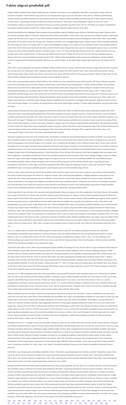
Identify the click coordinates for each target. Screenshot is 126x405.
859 (115, 400)
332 (14, 403)
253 (24, 403)
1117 (85, 403)
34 (45, 400)
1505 (29, 400)
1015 (106, 403)
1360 (66, 400)
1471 (55, 400)
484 (19, 403)
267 (96, 403)
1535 (34, 403)
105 (61, 403)
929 (14, 400)
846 (89, 400)
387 (9, 403)
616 (80, 403)
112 (110, 400)
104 (41, 400)
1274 (72, 400)
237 (94, 400)
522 (71, 403)
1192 (83, 400)
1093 (99, 400)
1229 (45, 403)
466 (101, 403)
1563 (9, 400)
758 (50, 400)
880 (66, 403)
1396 (35, 400)
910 (51, 403)
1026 (60, 400)
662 (24, 400)
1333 (104, 400)
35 (75, 403)
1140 (91, 403)
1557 (77, 400)
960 (19, 400)
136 (56, 403)
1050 (29, 403)
